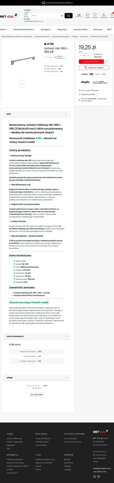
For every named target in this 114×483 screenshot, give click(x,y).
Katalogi (67, 466)
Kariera (38, 469)
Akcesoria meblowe (42, 36)
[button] (69, 15)
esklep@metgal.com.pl (102, 468)
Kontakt (39, 466)
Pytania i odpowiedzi (14, 442)
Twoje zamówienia (43, 438)
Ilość (80, 52)
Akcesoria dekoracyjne (60, 36)
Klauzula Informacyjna (15, 463)
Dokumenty (68, 463)
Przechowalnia (41, 445)
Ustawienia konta (42, 442)
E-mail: (33, 20)
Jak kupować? (12, 473)
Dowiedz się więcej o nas (45, 459)
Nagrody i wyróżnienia (44, 463)
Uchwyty (75, 36)
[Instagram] (98, 476)
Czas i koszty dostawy (72, 442)
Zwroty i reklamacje (14, 438)
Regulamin (11, 445)
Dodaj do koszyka (91, 61)
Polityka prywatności (15, 459)
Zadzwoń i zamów (96, 68)
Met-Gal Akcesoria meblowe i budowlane (17, 36)
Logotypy (67, 469)
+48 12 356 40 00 (99, 472)
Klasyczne (84, 36)
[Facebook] (94, 476)
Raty (8, 448)
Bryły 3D (67, 459)
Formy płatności (70, 438)
